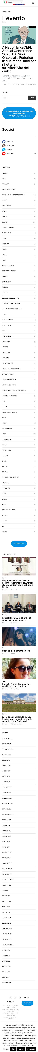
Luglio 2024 (6, 825)
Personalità (6, 450)
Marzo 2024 (6, 847)
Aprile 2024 (6, 841)
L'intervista (6, 352)
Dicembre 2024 (7, 798)
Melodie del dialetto (9, 412)
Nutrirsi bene (6, 439)
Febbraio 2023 (7, 917)
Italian (10, 2)
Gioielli (4, 276)
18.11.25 (4, 623)
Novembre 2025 (7, 738)
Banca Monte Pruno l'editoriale (13, 195)
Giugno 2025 (6, 765)
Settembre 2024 (7, 814)
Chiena (4, 211)
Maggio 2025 (6, 771)
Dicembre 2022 (7, 928)
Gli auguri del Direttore (10, 298)
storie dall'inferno (9, 510)
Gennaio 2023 (6, 923)
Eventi (4, 254)
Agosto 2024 (6, 820)
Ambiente (5, 173)
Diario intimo (6, 233)
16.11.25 (4, 689)
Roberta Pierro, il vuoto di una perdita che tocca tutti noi (16, 685)
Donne (4, 238)
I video (4, 314)
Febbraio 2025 (6, 787)
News (4, 434)
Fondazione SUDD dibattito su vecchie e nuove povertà (16, 619)
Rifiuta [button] (13, 1049)
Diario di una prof (8, 227)
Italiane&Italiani (7, 336)
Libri (3, 401)
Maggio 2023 (6, 901)
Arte (3, 178)
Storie (4, 504)
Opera (4, 445)
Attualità (5, 184)
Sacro (4, 461)
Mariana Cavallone (16, 724)
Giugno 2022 (6, 961)
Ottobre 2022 (6, 939)
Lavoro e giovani (8, 374)
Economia (5, 244)
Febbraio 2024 (7, 852)
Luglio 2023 (6, 890)
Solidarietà (6, 488)
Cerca (32, 98)
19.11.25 (4, 590)
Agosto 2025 (6, 754)
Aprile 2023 (6, 907)
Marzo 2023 (6, 912)
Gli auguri (5, 292)
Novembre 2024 (7, 803)
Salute (4, 466)
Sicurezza (5, 483)
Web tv (4, 531)
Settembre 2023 (7, 879)
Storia (4, 499)
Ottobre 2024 (6, 809)
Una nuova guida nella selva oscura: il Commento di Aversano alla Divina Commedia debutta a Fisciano (18, 583)
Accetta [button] (21, 1049)
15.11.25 (4, 724)
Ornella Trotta (6, 84)
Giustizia (5, 287)
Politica (5, 455)
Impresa (5, 330)
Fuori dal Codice (8, 265)
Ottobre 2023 (6, 874)
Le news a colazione (9, 385)
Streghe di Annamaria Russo (16, 650)
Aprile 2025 (6, 776)
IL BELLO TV (19, 543)
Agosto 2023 (6, 885)
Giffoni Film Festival (9, 271)
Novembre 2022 (7, 934)
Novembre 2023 (7, 869)
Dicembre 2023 (7, 863)
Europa (4, 249)
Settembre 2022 (7, 945)
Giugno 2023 (6, 896)
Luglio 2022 (6, 955)
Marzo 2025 (6, 782)
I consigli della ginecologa (11, 309)
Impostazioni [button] (31, 1049)
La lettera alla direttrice (11, 368)
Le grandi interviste (9, 379)
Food (4, 260)
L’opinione (5, 358)
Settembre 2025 (7, 749)
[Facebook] (10, 997)
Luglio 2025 (6, 760)
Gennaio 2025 (6, 793)
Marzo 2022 (6, 977)
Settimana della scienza (10, 477)
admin (13, 654)
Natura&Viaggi (7, 428)
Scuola (4, 472)
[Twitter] (20, 997)
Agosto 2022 (6, 950)
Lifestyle (5, 407)
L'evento (32, 27)
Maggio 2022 (6, 966)
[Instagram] (15, 997)
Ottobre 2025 (6, 744)
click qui (5, 1049)
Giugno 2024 (6, 831)
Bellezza (5, 200)
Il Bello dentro (7, 320)
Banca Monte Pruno (9, 189)
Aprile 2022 (6, 972)
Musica (4, 423)
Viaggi (4, 526)
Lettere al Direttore (9, 396)
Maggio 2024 (6, 836)
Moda (4, 417)
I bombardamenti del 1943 (11, 303)
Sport (4, 493)
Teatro (4, 515)
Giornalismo (6, 282)
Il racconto (6, 325)
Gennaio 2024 (6, 858)
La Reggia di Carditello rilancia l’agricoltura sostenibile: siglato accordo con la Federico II (17, 719)
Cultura (5, 222)
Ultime (4, 521)
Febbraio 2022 (6, 983)
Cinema (4, 216)
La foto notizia (7, 363)
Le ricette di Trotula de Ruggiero (14, 390)
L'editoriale (6, 341)
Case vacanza (7, 206)
